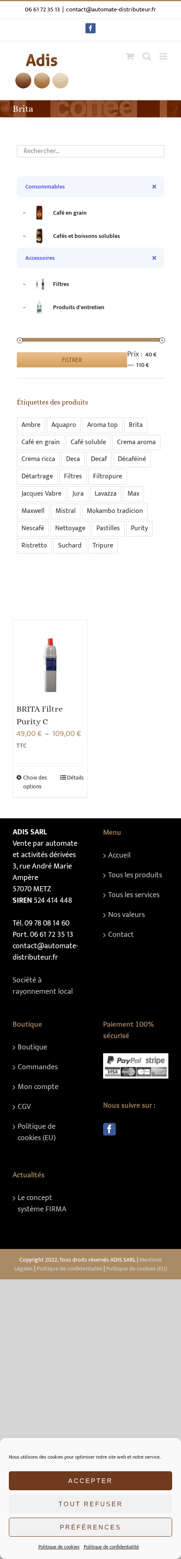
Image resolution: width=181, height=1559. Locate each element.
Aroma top (102, 425)
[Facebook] (109, 1129)
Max (133, 493)
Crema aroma (136, 442)
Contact (121, 935)
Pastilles (108, 528)
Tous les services (134, 895)
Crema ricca (38, 459)
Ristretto (34, 545)
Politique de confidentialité (111, 1547)
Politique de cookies (59, 1547)
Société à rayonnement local (43, 986)
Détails (75, 777)
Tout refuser (91, 1504)
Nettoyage (70, 528)
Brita (136, 425)
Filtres (73, 476)
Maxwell (33, 511)
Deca (73, 459)
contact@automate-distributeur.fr (111, 9)
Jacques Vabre (41, 493)
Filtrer (72, 360)
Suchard (70, 545)
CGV (24, 1107)
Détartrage (37, 476)
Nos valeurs (126, 915)
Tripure (103, 545)
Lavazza (106, 493)
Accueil (119, 855)
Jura (78, 493)
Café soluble (88, 442)
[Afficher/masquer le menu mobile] (164, 56)
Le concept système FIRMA (42, 1203)
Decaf (99, 459)
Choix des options (35, 782)
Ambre (30, 425)
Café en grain (40, 442)
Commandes (38, 1067)
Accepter (90, 1480)
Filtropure (107, 476)
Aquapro (63, 425)
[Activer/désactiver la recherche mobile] (147, 56)
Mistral (66, 511)
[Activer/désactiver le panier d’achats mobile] (130, 56)
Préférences (90, 1527)
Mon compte (38, 1087)
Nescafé (32, 528)
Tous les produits (135, 875)
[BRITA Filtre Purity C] (50, 657)
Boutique (32, 1047)
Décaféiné (132, 459)
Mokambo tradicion (115, 511)
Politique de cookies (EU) (37, 1132)
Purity (139, 528)
